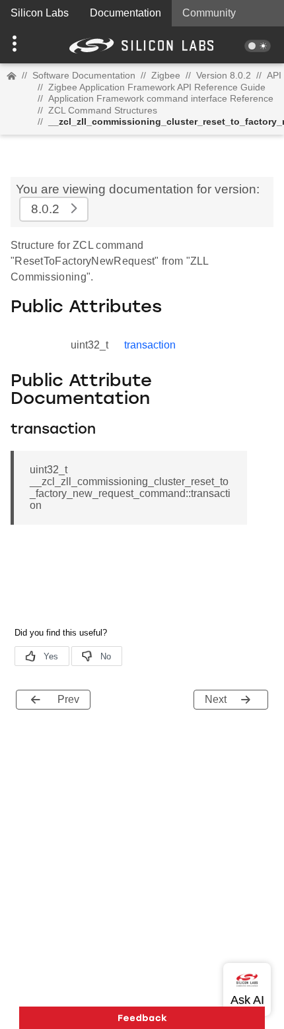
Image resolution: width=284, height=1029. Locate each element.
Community (209, 12)
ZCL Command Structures (102, 110)
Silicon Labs (40, 12)
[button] (21, 44)
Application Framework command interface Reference (160, 98)
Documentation (125, 12)
